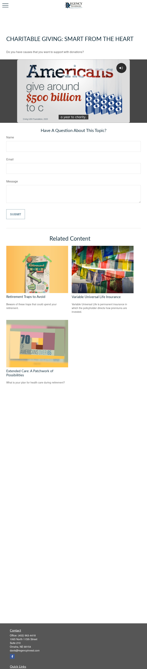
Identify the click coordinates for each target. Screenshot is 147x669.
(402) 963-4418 (27, 635)
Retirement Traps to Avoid (25, 297)
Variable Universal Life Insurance (96, 297)
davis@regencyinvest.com (25, 650)
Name (10, 137)
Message (12, 181)
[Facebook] (12, 656)
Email (10, 159)
